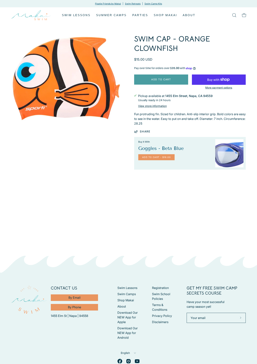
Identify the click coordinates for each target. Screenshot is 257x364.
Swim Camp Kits (153, 3)
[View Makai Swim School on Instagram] (128, 361)
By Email (74, 297)
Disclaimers (160, 322)
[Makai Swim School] (31, 15)
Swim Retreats (133, 3)
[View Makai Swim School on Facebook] (120, 361)
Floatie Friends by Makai (108, 3)
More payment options (218, 87)
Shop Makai (125, 300)
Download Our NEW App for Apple (127, 317)
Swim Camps (126, 294)
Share (145, 131)
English (125, 352)
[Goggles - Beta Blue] (229, 153)
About (121, 306)
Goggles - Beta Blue (161, 148)
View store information (152, 106)
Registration (160, 288)
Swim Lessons (127, 288)
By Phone (74, 307)
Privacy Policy (162, 316)
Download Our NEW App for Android (127, 332)
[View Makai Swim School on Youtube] (137, 361)
